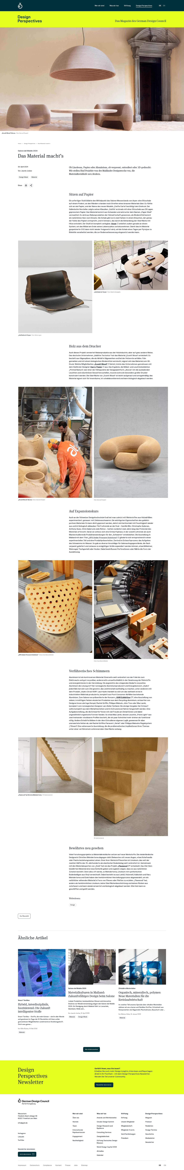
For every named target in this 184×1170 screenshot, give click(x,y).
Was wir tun (114, 6)
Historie (75, 1122)
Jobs (76, 1165)
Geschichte (149, 1134)
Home (19, 143)
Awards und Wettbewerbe (106, 1118)
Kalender (100, 1155)
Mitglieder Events (127, 1130)
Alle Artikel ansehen (91, 1049)
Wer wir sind (99, 6)
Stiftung (127, 6)
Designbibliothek (103, 1136)
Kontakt (58, 1165)
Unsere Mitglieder (127, 1122)
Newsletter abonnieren (103, 1085)
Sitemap (84, 1165)
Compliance (47, 1165)
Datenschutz (35, 1165)
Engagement (77, 1136)
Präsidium (124, 1138)
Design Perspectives (144, 6)
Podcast (148, 1122)
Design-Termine (151, 1130)
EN (164, 6)
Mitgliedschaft (126, 1126)
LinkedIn (21, 1137)
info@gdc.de (22, 1123)
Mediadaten (150, 1138)
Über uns (76, 1118)
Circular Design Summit (105, 1122)
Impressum (22, 1165)
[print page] (26, 185)
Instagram (22, 1133)
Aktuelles (100, 1151)
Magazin (148, 1118)
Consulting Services (104, 1132)
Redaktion (149, 1126)
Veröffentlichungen (128, 1134)
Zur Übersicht (24, 916)
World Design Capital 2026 (107, 1147)
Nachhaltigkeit (78, 1140)
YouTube (21, 1140)
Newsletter (149, 1142)
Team (75, 1126)
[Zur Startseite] (20, 6)
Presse (67, 1165)
